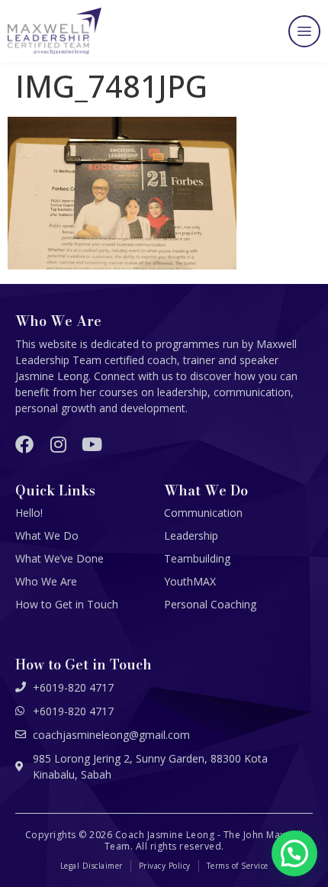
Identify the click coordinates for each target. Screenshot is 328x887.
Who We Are (46, 581)
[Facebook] (24, 444)
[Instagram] (58, 444)
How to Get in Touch (66, 604)
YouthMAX (190, 581)
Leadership (191, 535)
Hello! (29, 512)
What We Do (47, 535)
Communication (203, 512)
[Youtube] (91, 444)
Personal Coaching (210, 604)
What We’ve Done (59, 558)
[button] (304, 31)
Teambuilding (197, 558)
